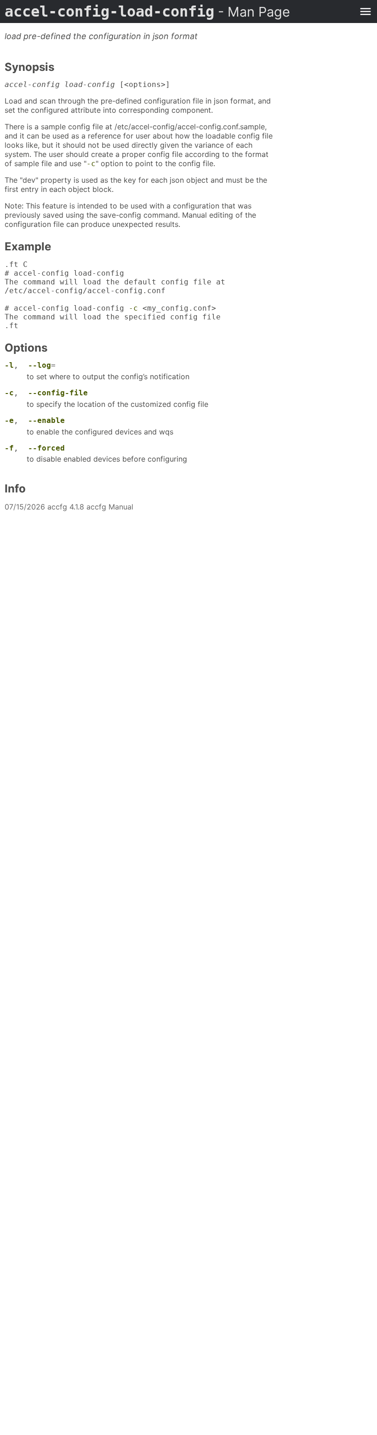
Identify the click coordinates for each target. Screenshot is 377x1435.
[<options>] (87, 84)
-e (9, 420)
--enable (46, 420)
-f (9, 448)
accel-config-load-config (147, 11)
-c (91, 163)
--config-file (58, 392)
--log (39, 365)
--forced (46, 448)
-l (9, 365)
